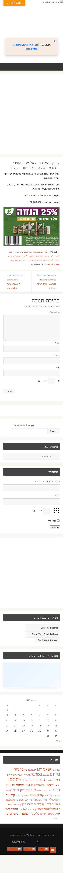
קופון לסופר (50, 795)
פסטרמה (36, 252)
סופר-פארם (46, 790)
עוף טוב (44, 252)
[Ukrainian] (42, 26)
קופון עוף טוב (15, 252)
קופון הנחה (19, 790)
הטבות (48, 780)
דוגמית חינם (11, 775)
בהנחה (19, 769)
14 (15, 720)
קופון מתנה (35, 795)
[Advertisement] (31, 117)
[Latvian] (53, 22)
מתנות (20, 785)
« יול (58, 740)
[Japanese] (46, 22)
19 (31, 725)
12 (31, 720)
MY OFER (44, 769)
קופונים (10, 794)
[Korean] (49, 22)
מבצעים (40, 785)
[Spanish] (39, 26)
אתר (57, 367)
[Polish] (56, 22)
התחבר (55, 527)
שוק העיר (14, 260)
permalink (54, 264)
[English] (32, 22)
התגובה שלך (53, 312)
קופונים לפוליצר (25, 260)
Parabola (31, 842)
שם (57, 342)
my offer (56, 769)
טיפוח (57, 785)
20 (23, 725)
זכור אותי (52, 520)
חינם (14, 779)
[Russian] (32, 26)
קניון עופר (28, 813)
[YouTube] (53, 850)
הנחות (31, 779)
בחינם (55, 774)
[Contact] (29, 849)
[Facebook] (14, 849)
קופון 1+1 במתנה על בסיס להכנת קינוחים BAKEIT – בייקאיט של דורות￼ (46, 281)
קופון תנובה (21, 795)
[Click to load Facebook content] (31, 675)
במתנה (36, 774)
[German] (35, 22)
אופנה (33, 769)
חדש (23, 779)
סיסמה (57, 495)
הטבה (55, 779)
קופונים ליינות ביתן (26, 256)
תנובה (57, 818)
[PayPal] (43, 849)
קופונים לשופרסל (46, 813)
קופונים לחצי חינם (33, 799)
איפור (27, 769)
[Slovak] (35, 26)
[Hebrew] (39, 22)
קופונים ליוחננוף (40, 256)
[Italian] (42, 22)
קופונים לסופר (37, 260)
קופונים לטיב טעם (15, 799)
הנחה (40, 779)
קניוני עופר (12, 813)
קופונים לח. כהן (53, 256)
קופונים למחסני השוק (51, 260)
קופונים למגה (13, 256)
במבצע (46, 774)
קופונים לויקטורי (51, 799)
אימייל (55, 355)
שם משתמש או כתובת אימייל (47, 481)
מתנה (29, 784)
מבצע (49, 785)
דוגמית (19, 774)
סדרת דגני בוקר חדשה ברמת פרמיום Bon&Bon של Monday (16, 281)
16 (56, 725)
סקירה (38, 790)
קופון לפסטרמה (26, 252)
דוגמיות (27, 774)
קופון (32, 790)
